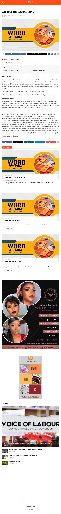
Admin (8, 15)
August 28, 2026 (13, 264)
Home (3, 8)
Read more (10, 187)
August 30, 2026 (13, 180)
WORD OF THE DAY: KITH (39, 70)
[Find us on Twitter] (29, 510)
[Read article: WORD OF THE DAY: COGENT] (30, 248)
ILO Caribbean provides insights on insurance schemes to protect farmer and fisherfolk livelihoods (27, 443)
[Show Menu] (2, 2)
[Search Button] (58, 2)
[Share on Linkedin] (52, 54)
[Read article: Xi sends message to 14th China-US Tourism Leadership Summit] (5, 451)
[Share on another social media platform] (58, 54)
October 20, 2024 (7, 445)
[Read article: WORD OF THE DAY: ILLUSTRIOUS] (30, 164)
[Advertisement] (30, 480)
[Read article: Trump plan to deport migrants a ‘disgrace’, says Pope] (5, 457)
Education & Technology (11, 8)
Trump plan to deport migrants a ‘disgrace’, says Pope (23, 455)
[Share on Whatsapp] (49, 54)
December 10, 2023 (13, 463)
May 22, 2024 (12, 451)
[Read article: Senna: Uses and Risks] (5, 463)
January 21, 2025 (13, 457)
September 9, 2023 (16, 15)
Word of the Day (20, 8)
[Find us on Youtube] (32, 510)
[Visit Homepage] (30, 2)
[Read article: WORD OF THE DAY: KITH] (30, 207)
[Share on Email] (55, 54)
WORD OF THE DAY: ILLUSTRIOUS (11, 70)
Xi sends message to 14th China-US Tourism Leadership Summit (25, 449)
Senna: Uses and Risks (14, 461)
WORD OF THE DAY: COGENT (13, 261)
